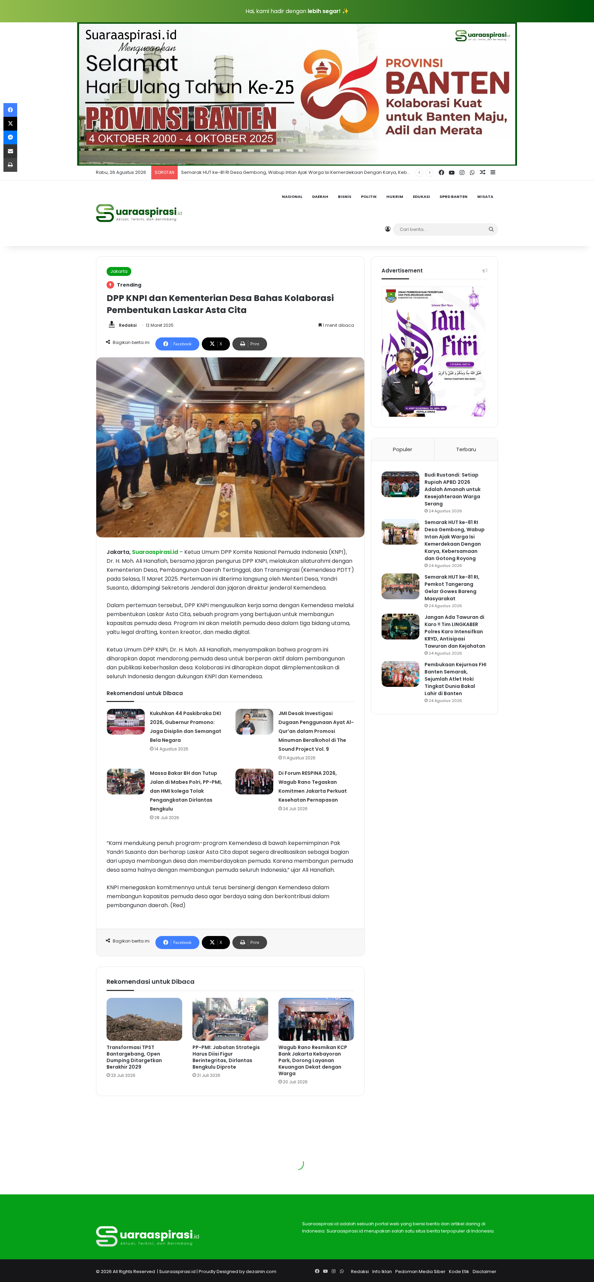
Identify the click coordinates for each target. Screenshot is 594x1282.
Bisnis (344, 196)
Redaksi (127, 325)
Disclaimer (484, 1271)
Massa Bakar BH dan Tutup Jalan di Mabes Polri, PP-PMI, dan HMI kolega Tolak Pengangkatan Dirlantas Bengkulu (186, 791)
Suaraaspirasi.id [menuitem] (155, 552)
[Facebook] (10, 110)
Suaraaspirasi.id (177, 1271)
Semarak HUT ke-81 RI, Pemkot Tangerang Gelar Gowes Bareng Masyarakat (265, 172)
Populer (402, 449)
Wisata (485, 196)
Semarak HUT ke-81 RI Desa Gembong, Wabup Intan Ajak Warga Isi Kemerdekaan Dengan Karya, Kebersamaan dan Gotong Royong (455, 540)
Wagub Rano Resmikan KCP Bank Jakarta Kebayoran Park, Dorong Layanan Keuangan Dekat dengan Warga (312, 1060)
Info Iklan (382, 1271)
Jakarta (119, 271)
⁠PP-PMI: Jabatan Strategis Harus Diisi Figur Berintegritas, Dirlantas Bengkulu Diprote (226, 1057)
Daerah (320, 196)
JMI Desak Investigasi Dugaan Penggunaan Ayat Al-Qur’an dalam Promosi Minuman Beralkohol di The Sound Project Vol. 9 (316, 731)
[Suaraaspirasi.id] (139, 213)
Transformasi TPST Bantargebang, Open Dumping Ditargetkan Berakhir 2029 (134, 1057)
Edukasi (421, 196)
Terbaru (466, 449)
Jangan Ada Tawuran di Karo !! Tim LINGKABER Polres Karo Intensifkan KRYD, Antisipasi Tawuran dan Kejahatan (455, 631)
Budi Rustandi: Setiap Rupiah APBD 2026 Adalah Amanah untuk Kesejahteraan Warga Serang (453, 489)
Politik (369, 196)
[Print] (10, 165)
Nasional (292, 196)
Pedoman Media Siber (420, 1271)
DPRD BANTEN (454, 196)
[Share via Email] (10, 151)
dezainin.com (261, 1271)
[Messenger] (10, 137)
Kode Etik (459, 1271)
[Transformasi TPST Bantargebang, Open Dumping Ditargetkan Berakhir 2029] (144, 1019)
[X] (10, 124)
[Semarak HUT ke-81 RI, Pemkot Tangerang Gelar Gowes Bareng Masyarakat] (400, 586)
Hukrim (394, 196)
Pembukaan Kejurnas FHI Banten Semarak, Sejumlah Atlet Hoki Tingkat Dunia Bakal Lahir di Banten (455, 679)
